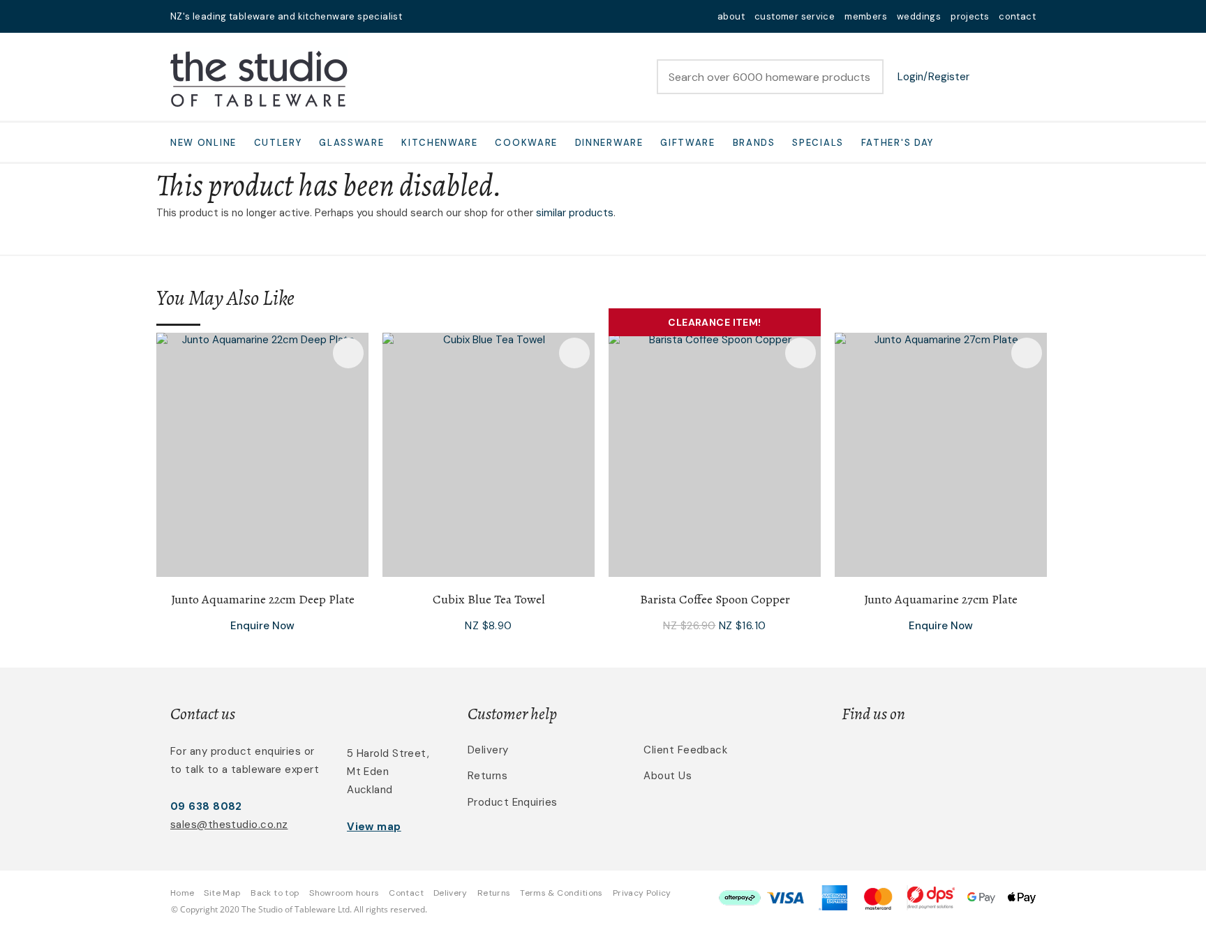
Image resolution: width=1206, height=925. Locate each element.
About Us (667, 776)
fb (439, 16)
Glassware (351, 143)
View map (374, 827)
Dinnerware (609, 143)
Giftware (687, 143)
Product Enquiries (513, 802)
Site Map (222, 892)
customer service (794, 16)
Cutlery (278, 143)
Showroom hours (344, 892)
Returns (487, 776)
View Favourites (990, 77)
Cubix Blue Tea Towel (489, 599)
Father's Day (897, 143)
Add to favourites (348, 353)
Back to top (275, 892)
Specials (818, 143)
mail (421, 16)
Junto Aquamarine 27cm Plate (941, 599)
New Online (203, 143)
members (865, 16)
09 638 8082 (206, 806)
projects (970, 16)
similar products (574, 213)
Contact (406, 892)
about (731, 16)
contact (1017, 16)
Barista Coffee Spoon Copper (715, 599)
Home (182, 892)
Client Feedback (685, 750)
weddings (919, 16)
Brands (754, 143)
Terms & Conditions (561, 892)
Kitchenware (439, 143)
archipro (977, 758)
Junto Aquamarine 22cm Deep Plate (263, 599)
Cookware (526, 143)
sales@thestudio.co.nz (229, 825)
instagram (457, 16)
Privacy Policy (642, 892)
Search (867, 76)
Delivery (488, 750)
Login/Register (933, 77)
